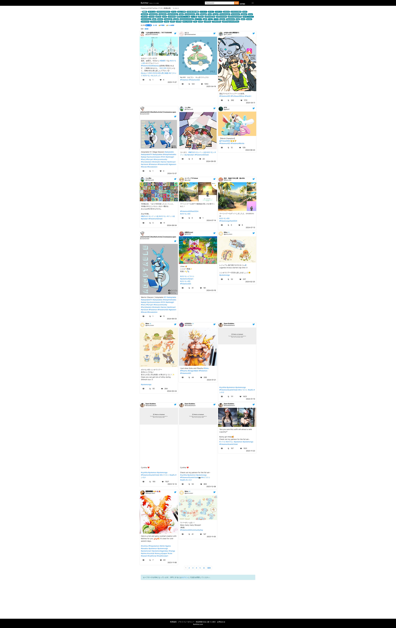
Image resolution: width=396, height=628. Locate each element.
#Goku (206, 368)
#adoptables (157, 154)
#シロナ (189, 480)
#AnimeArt (156, 162)
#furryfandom (146, 162)
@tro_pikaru (228, 34)
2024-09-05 (211, 161)
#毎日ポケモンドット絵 (197, 152)
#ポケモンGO (185, 214)
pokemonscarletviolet (186, 19)
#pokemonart (146, 551)
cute (195, 21)
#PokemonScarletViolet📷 (190, 477)
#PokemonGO (194, 80)
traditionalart (216, 21)
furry (209, 14)
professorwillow (236, 11)
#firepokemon (153, 546)
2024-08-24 (250, 150)
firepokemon (230, 19)
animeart (244, 14)
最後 (209, 568)
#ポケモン (147, 76)
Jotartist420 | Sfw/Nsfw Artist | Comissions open (158, 112)
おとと (187, 32)
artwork (151, 16)
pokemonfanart (146, 19)
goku (154, 19)
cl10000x (188, 323)
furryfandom (235, 14)
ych (197, 14)
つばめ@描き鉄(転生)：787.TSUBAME (159, 32)
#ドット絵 (171, 216)
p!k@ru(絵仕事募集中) (231, 32)
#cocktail (150, 553)
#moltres (144, 546)
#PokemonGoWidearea (150, 66)
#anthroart (171, 162)
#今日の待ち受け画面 (160, 73)
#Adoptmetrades (169, 154)
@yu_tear (187, 180)
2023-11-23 (250, 451)
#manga (172, 551)
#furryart (149, 159)
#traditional (151, 556)
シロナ (210, 19)
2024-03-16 (211, 290)
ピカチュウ (218, 11)
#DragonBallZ (193, 371)
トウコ (216, 19)
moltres (222, 19)
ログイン (185, 577)
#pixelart (190, 155)
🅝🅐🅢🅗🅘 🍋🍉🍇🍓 (153, 491)
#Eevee (144, 167)
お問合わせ (221, 622)
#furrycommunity (160, 159)
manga (166, 21)
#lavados (144, 548)
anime (172, 21)
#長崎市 (163, 61)
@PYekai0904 (224, 141)
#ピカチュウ (156, 76)
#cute (170, 553)
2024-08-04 (172, 225)
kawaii (200, 21)
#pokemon (231, 387)
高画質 (146, 29)
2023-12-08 (211, 486)
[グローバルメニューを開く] (252, 3)
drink (237, 19)
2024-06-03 (172, 319)
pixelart (201, 16)
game (243, 19)
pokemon (226, 11)
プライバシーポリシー (186, 622)
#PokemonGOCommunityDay (191, 530)
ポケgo (174, 11)
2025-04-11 (250, 103)
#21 (165, 297)
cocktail (178, 21)
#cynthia (222, 387)
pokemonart (145, 21)
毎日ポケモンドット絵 (183, 16)
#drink (162, 546)
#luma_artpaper (161, 553)
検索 (236, 3)
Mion (225, 232)
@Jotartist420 (144, 114)
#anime (144, 553)
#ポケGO (163, 68)
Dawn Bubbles (229, 323)
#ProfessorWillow (237, 96)
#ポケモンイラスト (187, 276)
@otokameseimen (190, 34)
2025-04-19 (211, 86)
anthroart (144, 16)
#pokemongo (224, 275)
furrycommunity (225, 14)
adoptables (162, 14)
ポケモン (211, 11)
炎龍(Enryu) (189, 232)
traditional (207, 21)
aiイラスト (198, 19)
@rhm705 (188, 234)
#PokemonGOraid (202, 155)
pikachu (160, 19)
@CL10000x (188, 325)
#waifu (250, 390)
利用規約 (173, 622)
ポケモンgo (152, 11)
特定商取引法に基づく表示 (206, 622)
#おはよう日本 (146, 73)
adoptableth (153, 14)
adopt (181, 14)
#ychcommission (153, 157)
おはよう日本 (181, 11)
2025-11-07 (172, 82)
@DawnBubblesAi (229, 325)
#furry (143, 159)
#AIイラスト (242, 390)
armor (250, 14)
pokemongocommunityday (230, 21)
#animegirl (170, 157)
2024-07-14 (211, 220)
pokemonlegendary (157, 21)
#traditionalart (162, 556)
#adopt (144, 157)
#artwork (144, 164)
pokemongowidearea (163, 11)
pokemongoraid (210, 16)
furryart (215, 14)
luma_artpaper (187, 21)
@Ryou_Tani (227, 180)
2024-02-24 (172, 391)
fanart (245, 11)
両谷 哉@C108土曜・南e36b (234, 178)
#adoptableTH (146, 154)
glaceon (158, 16)
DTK (225, 107)
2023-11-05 (211, 537)
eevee (164, 16)
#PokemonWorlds (237, 143)
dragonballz (168, 19)
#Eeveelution (152, 167)
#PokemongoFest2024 (228, 221)
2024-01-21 (211, 380)
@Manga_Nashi (150, 493)
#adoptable (169, 152)
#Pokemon (184, 80)
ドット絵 (194, 16)
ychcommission (189, 14)
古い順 (155, 25)
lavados (249, 19)
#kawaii (144, 556)
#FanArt (248, 96)
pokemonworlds (221, 16)
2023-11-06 (172, 562)
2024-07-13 (250, 227)
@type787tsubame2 (152, 34)
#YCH (163, 157)
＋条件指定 (242, 4)
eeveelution (171, 16)
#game (168, 546)
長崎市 (145, 11)
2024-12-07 (172, 173)
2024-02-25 (250, 282)
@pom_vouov (228, 234)
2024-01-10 (250, 399)
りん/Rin (187, 107)
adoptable (144, 14)
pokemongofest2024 (234, 16)
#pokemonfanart (186, 279)
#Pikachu (183, 371)
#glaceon (172, 164)
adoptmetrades (172, 14)
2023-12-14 (172, 484)
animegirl (203, 14)
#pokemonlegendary (160, 551)
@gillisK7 (226, 109)
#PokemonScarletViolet (228, 390)
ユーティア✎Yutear (191, 178)
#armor (164, 162)
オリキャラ (203, 11)
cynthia (176, 19)
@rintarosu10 (189, 109)
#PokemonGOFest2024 (189, 211)
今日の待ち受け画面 (192, 11)
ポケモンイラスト (248, 16)
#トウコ (222, 442)
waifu (205, 19)
